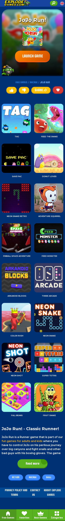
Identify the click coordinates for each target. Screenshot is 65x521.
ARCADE (34, 82)
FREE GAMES (21, 82)
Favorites (24, 517)
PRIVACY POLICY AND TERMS (16, 492)
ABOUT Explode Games (52, 492)
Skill (48, 477)
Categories (57, 517)
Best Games (40, 517)
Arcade (32, 477)
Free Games (8, 517)
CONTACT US (35, 492)
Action (15, 477)
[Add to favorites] (58, 89)
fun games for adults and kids (22, 441)
